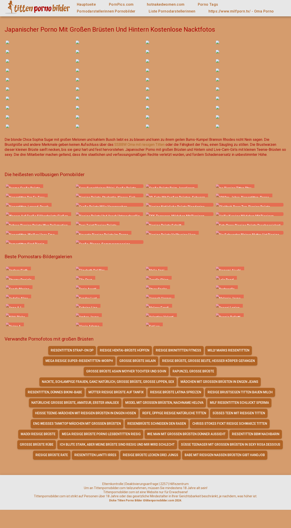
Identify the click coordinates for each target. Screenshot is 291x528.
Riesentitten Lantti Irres (95, 455)
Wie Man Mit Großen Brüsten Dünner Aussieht (186, 434)
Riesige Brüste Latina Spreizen (175, 392)
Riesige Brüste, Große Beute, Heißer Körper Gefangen (208, 361)
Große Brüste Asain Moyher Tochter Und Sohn (126, 371)
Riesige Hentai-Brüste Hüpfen (124, 350)
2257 (164, 484)
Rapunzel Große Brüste (193, 371)
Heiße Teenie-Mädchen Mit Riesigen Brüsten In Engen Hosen (85, 413)
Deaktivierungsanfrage (141, 484)
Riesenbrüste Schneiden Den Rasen (156, 423)
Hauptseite (86, 4)
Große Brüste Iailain (137, 361)
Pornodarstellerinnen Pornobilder (106, 11)
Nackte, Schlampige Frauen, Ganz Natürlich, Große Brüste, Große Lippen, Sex (108, 382)
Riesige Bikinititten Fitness (178, 350)
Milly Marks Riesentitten (228, 350)
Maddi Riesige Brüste (38, 434)
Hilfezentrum (179, 484)
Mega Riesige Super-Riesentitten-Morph (79, 361)
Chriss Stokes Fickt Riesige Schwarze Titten (229, 423)
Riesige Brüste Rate (51, 455)
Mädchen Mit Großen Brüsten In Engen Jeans (219, 382)
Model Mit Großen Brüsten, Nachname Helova (164, 402)
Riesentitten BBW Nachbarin (255, 434)
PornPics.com (121, 4)
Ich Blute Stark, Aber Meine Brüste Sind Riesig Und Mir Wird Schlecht (117, 444)
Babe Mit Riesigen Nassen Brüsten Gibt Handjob (225, 455)
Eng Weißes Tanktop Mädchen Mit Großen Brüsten (77, 423)
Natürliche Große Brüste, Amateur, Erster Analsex (75, 402)
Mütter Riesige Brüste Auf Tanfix (116, 392)
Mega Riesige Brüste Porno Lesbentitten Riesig (101, 434)
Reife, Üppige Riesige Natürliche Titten (174, 413)
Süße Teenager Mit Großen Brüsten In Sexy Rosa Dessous (230, 444)
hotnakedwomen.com (166, 4)
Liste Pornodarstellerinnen (172, 11)
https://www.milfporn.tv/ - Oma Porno (241, 11)
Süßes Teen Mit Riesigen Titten (239, 413)
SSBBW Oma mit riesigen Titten (139, 144)
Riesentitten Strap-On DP (72, 350)
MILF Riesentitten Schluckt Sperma (239, 402)
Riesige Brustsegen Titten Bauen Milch (240, 392)
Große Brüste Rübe (36, 444)
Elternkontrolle (112, 484)
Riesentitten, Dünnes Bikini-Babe (55, 392)
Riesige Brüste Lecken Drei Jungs (150, 455)
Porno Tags (208, 4)
